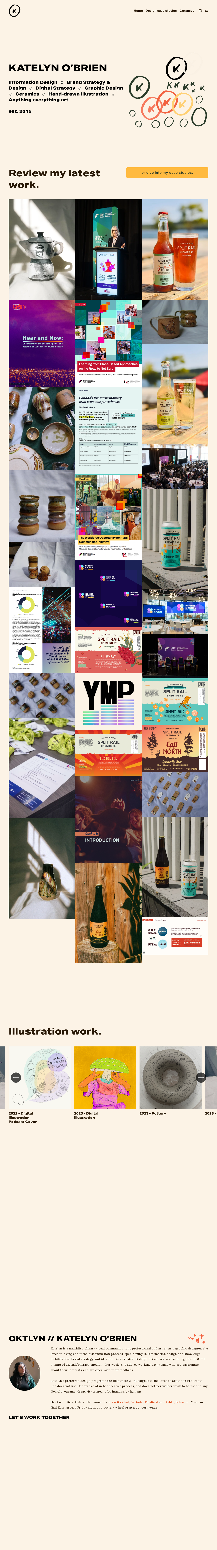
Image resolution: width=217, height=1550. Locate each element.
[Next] (201, 1077)
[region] (108, 1085)
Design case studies (161, 10)
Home (138, 10)
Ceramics (187, 10)
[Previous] (16, 1077)
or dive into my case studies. (167, 173)
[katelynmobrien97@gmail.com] (206, 10)
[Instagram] (200, 10)
